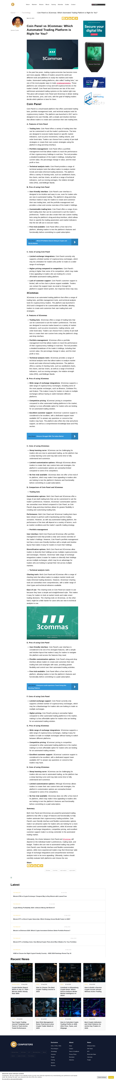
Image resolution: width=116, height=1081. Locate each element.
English (95, 4)
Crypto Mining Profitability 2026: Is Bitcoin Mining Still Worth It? (34, 907)
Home (13, 13)
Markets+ (34, 4)
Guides (67, 4)
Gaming (53, 4)
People (52, 1057)
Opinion (53, 1062)
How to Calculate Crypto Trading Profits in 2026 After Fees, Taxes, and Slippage (69, 1025)
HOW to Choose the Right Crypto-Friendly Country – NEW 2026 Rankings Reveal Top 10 (42, 953)
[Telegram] (73, 18)
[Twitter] (66, 18)
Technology (26, 13)
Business (53, 1065)
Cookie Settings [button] (102, 1077)
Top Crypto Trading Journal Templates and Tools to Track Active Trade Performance (20, 1025)
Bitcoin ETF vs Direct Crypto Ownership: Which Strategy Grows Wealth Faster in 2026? (41, 919)
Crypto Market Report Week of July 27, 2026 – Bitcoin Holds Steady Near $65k (20, 990)
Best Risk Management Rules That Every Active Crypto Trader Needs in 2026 (45, 1025)
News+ (28, 4)
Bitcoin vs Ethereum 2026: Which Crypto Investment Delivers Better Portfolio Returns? (41, 930)
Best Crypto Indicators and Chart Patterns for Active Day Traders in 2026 (93, 1025)
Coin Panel (55, 870)
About (70, 1045)
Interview (53, 1054)
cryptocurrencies (64, 83)
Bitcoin (47, 4)
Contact (73, 4)
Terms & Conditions (74, 1051)
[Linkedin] (69, 18)
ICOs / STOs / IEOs (56, 1045)
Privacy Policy (73, 1054)
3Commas (67, 839)
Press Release (31, 1055)
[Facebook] (63, 18)
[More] (76, 18)
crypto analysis (63, 870)
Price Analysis (54, 1048)
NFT (29, 1052)
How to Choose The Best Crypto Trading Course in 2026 (45, 989)
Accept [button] (111, 1077)
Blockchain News (36, 1052)
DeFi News (23, 1052)
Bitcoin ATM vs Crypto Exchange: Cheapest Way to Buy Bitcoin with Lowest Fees (40, 896)
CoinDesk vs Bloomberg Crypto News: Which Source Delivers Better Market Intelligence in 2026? (69, 991)
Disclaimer (71, 1057)
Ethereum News (15, 1052)
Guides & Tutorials (22, 1055)
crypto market (72, 870)
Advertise (60, 4)
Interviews (89, 1057)
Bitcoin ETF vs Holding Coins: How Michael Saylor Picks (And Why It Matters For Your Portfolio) (44, 942)
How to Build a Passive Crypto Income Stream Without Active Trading (93, 989)
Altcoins (41, 4)
